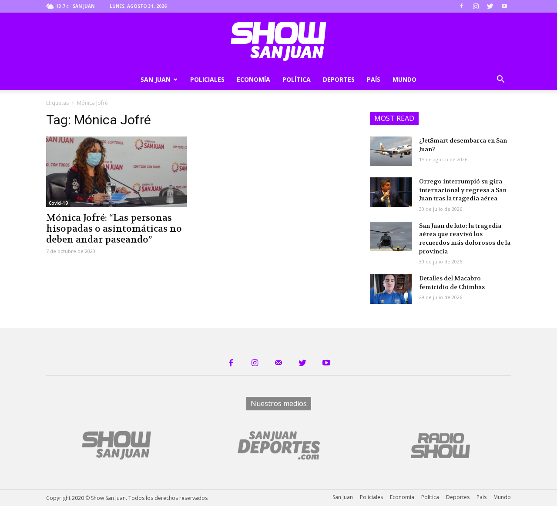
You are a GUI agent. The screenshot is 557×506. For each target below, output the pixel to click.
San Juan (156, 79)
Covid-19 (58, 203)
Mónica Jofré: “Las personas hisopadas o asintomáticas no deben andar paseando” (114, 229)
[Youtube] (504, 6)
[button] (500, 80)
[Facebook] (461, 6)
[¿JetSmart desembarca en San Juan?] (391, 151)
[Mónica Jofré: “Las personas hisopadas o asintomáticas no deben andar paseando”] (116, 171)
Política (296, 79)
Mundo (404, 79)
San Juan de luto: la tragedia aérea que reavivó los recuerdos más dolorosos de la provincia (464, 238)
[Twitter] (490, 6)
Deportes (339, 79)
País (373, 79)
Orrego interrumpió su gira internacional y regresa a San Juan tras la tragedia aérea (463, 189)
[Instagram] (475, 6)
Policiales (207, 79)
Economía (253, 79)
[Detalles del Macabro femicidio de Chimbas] (391, 289)
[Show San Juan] (278, 41)
